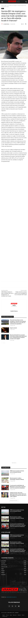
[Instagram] (12, 606)
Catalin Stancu (6, 24)
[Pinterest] (12, 27)
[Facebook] (6, 27)
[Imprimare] (21, 27)
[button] (2, 2)
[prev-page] (2, 343)
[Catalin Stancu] (2, 24)
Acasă (2, 5)
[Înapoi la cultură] (5, 330)
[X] (9, 27)
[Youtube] (19, 606)
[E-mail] (18, 27)
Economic (3, 339)
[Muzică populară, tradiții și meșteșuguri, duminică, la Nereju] (5, 480)
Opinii (5, 5)
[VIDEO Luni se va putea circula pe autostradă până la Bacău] (5, 473)
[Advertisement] (14, 222)
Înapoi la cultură (13, 327)
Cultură (3, 332)
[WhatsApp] (15, 27)
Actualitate (3, 324)
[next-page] (4, 343)
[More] (24, 284)
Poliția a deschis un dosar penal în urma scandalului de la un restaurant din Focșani (21, 293)
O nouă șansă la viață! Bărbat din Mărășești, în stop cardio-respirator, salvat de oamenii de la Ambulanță (18, 486)
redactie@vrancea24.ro (11, 597)
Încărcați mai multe (13, 500)
